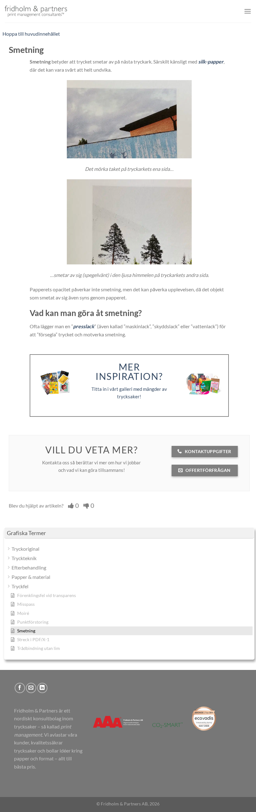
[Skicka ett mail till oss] (31, 688)
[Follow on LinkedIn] (42, 688)
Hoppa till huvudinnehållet (31, 34)
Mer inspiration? (129, 371)
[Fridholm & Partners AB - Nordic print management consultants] (36, 11)
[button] (247, 11)
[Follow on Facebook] (20, 688)
